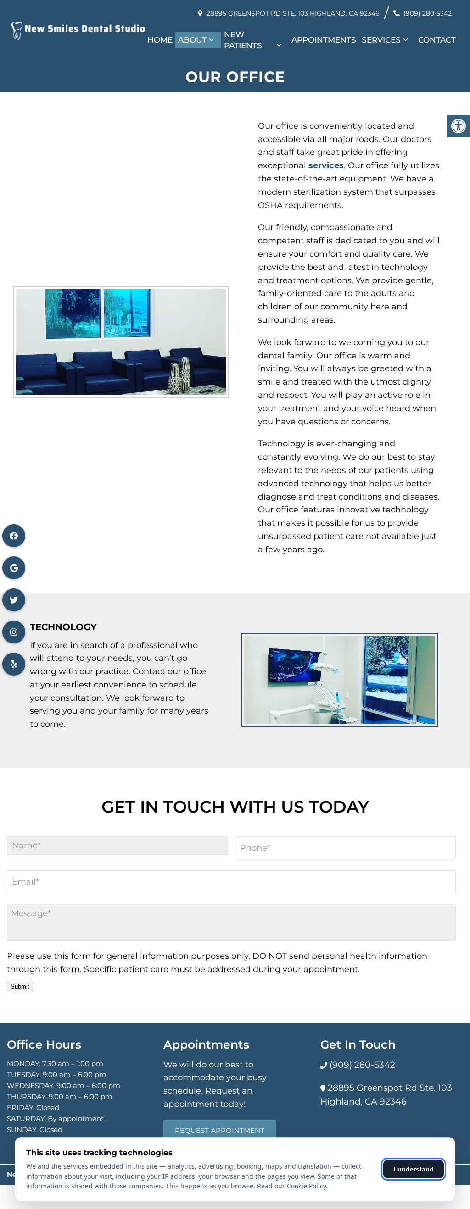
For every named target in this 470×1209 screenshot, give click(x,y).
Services (381, 39)
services (326, 165)
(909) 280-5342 (427, 13)
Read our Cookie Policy (291, 1186)
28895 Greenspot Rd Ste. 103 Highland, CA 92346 (293, 13)
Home (160, 39)
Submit (20, 986)
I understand (414, 1169)
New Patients (243, 40)
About (192, 39)
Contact (437, 39)
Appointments (323, 39)
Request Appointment (219, 1130)
